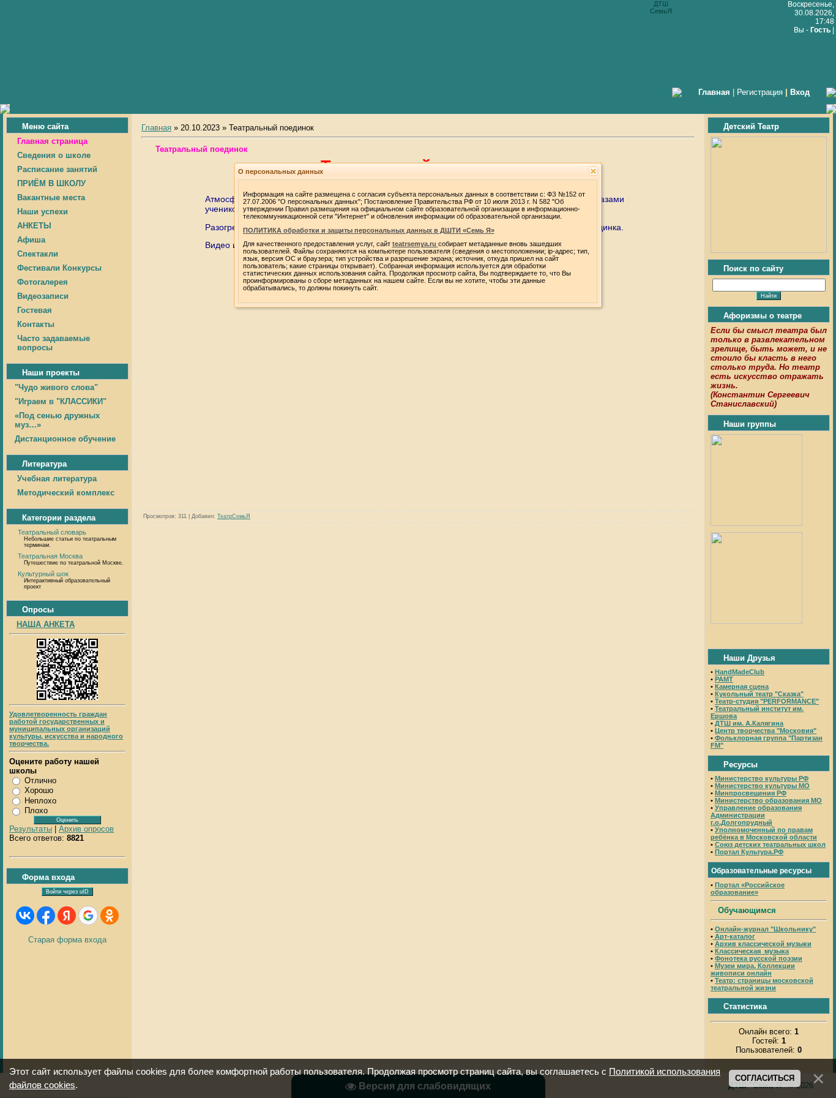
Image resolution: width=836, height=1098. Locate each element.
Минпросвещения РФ (750, 793)
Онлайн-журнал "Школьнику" (765, 929)
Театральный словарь (52, 532)
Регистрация (760, 92)
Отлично (40, 780)
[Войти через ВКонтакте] (25, 915)
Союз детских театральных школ (770, 844)
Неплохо (40, 800)
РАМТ (724, 679)
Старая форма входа (67, 939)
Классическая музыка (752, 951)
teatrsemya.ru (415, 243)
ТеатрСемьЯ (233, 516)
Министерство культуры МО (762, 785)
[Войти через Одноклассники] (109, 915)
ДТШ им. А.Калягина (749, 723)
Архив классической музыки (763, 943)
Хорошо (38, 790)
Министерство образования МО (768, 800)
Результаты (30, 828)
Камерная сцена (742, 686)
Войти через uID (67, 892)
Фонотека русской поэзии (758, 958)
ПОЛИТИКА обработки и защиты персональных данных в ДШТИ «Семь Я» (369, 230)
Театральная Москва (50, 556)
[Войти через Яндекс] (67, 915)
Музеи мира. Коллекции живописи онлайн (753, 969)
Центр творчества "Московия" (765, 730)
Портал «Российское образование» (748, 888)
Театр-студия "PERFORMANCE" (767, 701)
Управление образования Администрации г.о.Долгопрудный (756, 815)
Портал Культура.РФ (749, 851)
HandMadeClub (739, 671)
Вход (800, 92)
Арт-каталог (734, 936)
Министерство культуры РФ (761, 778)
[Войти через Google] (88, 915)
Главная (156, 127)
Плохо (36, 810)
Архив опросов (86, 828)
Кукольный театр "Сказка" (759, 694)
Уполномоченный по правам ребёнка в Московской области (764, 833)
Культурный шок (43, 573)
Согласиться (764, 1078)
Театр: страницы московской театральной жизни (762, 984)
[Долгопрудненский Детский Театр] (769, 250)
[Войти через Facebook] (46, 915)
